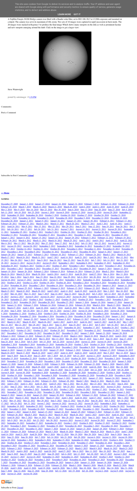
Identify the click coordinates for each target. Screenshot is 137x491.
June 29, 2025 (53, 453)
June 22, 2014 (56, 276)
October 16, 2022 (83, 406)
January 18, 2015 (8, 288)
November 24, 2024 (103, 442)
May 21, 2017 (21, 324)
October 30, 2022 (117, 406)
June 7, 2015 (43, 293)
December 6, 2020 (122, 375)
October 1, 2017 (128, 327)
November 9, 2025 (60, 459)
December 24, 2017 (51, 333)
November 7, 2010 (9, 217)
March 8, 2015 (122, 288)
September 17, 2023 (34, 423)
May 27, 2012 (47, 243)
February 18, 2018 (43, 335)
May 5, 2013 (108, 257)
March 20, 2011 (72, 223)
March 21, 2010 (55, 206)
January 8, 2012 (23, 237)
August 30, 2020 (23, 372)
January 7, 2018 (87, 333)
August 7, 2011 (67, 229)
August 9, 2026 (116, 470)
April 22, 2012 (126, 240)
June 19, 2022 (83, 400)
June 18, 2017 (75, 324)
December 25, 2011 (120, 234)
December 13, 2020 (9, 378)
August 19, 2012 (14, 246)
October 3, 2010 (52, 215)
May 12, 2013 (122, 257)
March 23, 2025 (126, 448)
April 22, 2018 (16, 338)
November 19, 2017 (111, 330)
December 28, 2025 (55, 462)
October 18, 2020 (14, 375)
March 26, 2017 (45, 321)
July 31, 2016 (55, 310)
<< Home (5, 192)
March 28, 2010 (70, 206)
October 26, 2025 (25, 459)
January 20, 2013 (8, 254)
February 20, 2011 (9, 223)
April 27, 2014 (95, 274)
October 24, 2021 (116, 389)
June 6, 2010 (73, 209)
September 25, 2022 (34, 406)
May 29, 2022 (43, 400)
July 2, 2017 (88, 324)
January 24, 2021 (112, 378)
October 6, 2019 (46, 358)
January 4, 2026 (72, 462)
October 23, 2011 (84, 232)
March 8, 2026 (89, 465)
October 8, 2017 (8, 330)
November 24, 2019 (34, 361)
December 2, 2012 (15, 251)
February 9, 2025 (31, 448)
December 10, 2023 (109, 425)
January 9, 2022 (8, 394)
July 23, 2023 (38, 420)
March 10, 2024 (66, 431)
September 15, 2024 (61, 439)
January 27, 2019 (56, 350)
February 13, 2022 (90, 394)
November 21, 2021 (51, 392)
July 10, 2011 (13, 229)
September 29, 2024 (98, 439)
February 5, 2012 (88, 237)
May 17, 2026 (99, 468)
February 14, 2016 (48, 305)
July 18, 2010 (20, 212)
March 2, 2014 (108, 271)
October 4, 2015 (36, 299)
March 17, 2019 (23, 352)
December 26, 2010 (9, 220)
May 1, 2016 (84, 307)
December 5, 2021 (88, 392)
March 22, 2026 (120, 465)
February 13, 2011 (124, 220)
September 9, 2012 (65, 246)
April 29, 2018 (31, 338)
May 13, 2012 (20, 243)
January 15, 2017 (14, 319)
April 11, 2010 (98, 206)
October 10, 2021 (83, 389)
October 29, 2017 (57, 330)
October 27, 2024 (31, 442)
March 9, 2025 (96, 448)
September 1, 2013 (67, 262)
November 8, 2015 (120, 299)
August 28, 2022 (91, 403)
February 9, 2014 (57, 271)
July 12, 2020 (96, 369)
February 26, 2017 (116, 319)
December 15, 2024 (27, 445)
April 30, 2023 (13, 417)
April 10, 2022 (81, 397)
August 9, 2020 (7, 372)
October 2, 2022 (52, 406)
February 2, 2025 (14, 448)
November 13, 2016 (119, 313)
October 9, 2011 (52, 232)
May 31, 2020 (30, 369)
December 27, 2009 (9, 203)
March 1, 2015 (108, 288)
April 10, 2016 (42, 307)
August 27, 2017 (55, 327)
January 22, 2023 (61, 411)
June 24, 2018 (7, 341)
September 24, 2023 (53, 423)
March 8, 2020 (122, 364)
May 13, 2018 (58, 338)
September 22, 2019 (28, 358)
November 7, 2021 (15, 392)
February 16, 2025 (48, 448)
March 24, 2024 (97, 431)
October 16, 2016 (67, 313)
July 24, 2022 (16, 403)
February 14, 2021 (31, 380)
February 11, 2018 (25, 335)
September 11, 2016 (17, 313)
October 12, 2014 (30, 282)
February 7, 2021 (14, 380)
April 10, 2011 (116, 223)
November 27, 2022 (55, 409)
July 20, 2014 (95, 276)
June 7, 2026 (6, 470)
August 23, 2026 (14, 473)
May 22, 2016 (124, 307)
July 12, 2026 (61, 470)
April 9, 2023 (104, 414)
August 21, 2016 (101, 310)
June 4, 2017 (47, 324)
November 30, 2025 (115, 459)
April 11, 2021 (26, 383)
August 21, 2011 (99, 229)
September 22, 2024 (80, 439)
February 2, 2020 (41, 364)
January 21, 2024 (83, 428)
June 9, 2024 (116, 434)
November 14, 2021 (33, 392)
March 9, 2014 (122, 271)
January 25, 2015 (25, 288)
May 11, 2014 (122, 274)
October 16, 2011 (68, 232)
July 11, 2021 (42, 386)
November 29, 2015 (28, 302)
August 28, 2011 (115, 229)
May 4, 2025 (78, 451)
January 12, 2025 (97, 445)
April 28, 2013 (95, 257)
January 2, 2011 (26, 220)
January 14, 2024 (67, 428)
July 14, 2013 (109, 260)
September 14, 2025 (51, 456)
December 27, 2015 (65, 302)
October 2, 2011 (36, 232)
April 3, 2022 (67, 397)
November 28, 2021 (70, 392)
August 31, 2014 (56, 279)
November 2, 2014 (81, 282)
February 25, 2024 (36, 431)
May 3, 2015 (108, 291)
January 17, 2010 (42, 203)
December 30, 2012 (87, 251)
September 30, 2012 (121, 246)
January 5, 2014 (105, 268)
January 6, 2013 (105, 251)
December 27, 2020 (46, 378)
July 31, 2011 (53, 229)
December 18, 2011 (101, 234)
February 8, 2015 (57, 288)
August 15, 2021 (114, 386)
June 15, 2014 (42, 276)
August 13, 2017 (23, 327)
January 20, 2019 (40, 350)
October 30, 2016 (83, 313)
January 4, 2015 (109, 285)
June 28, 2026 (47, 470)
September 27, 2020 (96, 372)
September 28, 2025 (88, 456)
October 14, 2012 (24, 248)
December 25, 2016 (101, 316)
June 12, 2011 (94, 226)
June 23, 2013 (69, 260)
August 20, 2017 (39, 327)
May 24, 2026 (113, 468)
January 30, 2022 (56, 394)
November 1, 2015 (103, 299)
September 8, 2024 (43, 439)
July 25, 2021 (69, 386)
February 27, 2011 (26, 223)
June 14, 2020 (57, 369)
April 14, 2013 (66, 257)
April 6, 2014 (53, 274)
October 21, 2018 (114, 344)
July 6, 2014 (82, 276)
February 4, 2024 (116, 428)
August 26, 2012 (30, 246)
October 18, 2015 (69, 299)
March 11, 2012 (39, 240)
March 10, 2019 (8, 352)
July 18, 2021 (55, 386)
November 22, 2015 (9, 302)
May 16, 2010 (32, 209)
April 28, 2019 (95, 352)
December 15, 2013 (50, 268)
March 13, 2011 (57, 223)
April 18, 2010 (113, 206)
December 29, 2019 (107, 361)
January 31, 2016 (14, 305)
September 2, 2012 (47, 246)
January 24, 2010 (59, 203)
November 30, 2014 (18, 285)
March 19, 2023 (61, 414)
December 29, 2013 (87, 268)
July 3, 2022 (110, 400)
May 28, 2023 (68, 417)
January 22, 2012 (55, 237)
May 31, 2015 (30, 293)
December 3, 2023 (91, 425)
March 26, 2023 (76, 414)
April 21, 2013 (81, 257)
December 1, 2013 (15, 268)
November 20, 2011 (28, 234)
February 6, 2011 (107, 220)
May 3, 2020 (108, 366)
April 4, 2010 (84, 206)
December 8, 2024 (9, 445)
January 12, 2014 (120, 268)
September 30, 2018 (64, 344)
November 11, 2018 (33, 347)
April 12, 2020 (66, 366)
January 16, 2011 (57, 220)
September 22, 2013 (121, 262)
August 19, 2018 (104, 341)
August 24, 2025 (33, 456)
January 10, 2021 (79, 378)
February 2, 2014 (41, 271)
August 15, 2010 (78, 212)
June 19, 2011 (108, 226)
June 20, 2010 (100, 209)
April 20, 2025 (50, 451)
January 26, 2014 (25, 271)
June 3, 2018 (98, 338)
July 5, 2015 (97, 293)
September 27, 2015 (18, 299)
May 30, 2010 (60, 209)
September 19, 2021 (49, 389)
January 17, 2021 (96, 378)
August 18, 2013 (33, 262)
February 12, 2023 (111, 411)
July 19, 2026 (74, 470)
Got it (77, 14)
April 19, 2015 (81, 291)
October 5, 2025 (106, 456)
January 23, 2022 (40, 394)
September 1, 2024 (25, 439)
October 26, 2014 (63, 282)
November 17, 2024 (85, 442)
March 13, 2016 (114, 305)
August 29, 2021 (14, 389)
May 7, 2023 (27, 417)
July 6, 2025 (66, 453)
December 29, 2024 (64, 445)
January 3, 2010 (26, 203)
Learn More (64, 14)
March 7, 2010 (25, 206)
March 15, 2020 (8, 366)
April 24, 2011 (13, 226)
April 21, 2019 (81, 352)
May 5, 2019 (108, 352)
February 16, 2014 (75, 271)
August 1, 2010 (47, 212)
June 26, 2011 (122, 226)
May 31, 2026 (127, 468)
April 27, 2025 (64, 451)
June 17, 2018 (126, 338)
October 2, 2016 (35, 313)
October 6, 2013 (27, 265)
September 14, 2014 (91, 279)
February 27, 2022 (125, 394)
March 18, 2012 (55, 240)
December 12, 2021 (106, 392)
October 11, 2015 (52, 299)
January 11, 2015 (125, 285)
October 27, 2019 (95, 358)
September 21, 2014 (110, 279)
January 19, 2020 (25, 364)
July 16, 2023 (25, 420)
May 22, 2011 (54, 226)
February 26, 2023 (15, 414)
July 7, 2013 (96, 260)
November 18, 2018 (51, 347)
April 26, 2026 (58, 468)
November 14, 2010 (27, 217)
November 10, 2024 (66, 442)
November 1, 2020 (32, 375)
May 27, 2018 (85, 338)
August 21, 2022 (75, 403)
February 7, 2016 (31, 305)
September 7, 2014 (73, 279)
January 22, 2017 (31, 319)
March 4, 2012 (25, 240)
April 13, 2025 (36, 451)
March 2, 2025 (81, 448)
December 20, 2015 (46, 302)
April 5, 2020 (53, 366)
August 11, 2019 (94, 355)
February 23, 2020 (92, 364)
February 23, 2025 (65, 448)
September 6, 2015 (96, 296)
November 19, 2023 (55, 425)
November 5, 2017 (75, 330)
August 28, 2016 (117, 310)
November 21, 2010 (45, 217)
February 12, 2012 (105, 237)
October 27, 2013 (59, 265)
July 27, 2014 (108, 276)
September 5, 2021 (31, 389)
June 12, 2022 (69, 400)
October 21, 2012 (40, 248)
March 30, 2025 (8, 451)
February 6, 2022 (73, 394)
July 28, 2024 (79, 437)
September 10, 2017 (72, 327)
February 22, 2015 (92, 288)
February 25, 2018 (60, 335)
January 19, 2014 (8, 271)
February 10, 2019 (90, 350)
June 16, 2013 (56, 260)
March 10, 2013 (124, 254)
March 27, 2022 (53, 397)
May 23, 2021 (96, 383)
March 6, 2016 (99, 305)
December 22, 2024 (45, 445)
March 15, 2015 (8, 291)
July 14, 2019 (65, 355)
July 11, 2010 (7, 212)
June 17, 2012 (61, 243)
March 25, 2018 (106, 335)
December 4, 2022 (73, 409)
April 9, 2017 (72, 321)
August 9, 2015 (32, 296)
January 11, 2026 (88, 462)
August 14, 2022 (59, 403)
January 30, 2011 (90, 220)
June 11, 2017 (61, 324)
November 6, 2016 (101, 313)
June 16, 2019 (26, 355)
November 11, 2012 (92, 248)
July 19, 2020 (109, 369)
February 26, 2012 (9, 240)
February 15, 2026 (42, 465)
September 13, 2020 (58, 372)
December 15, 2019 (70, 361)
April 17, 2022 (95, 397)
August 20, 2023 (98, 420)
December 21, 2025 (36, 462)
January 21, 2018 (103, 333)
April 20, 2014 (81, 274)
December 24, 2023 (15, 428)
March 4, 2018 (76, 335)
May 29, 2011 (68, 226)
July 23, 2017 (126, 324)
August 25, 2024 (8, 439)
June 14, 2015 (57, 293)
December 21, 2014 (73, 285)
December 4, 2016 (46, 316)
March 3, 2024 (51, 431)
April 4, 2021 (13, 383)
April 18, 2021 (41, 383)
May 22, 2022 (29, 400)
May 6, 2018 (44, 338)
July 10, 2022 (123, 400)
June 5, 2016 (15, 310)
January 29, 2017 (47, 319)
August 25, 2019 (110, 355)
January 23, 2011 (74, 220)
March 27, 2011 (88, 223)
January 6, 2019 (8, 350)
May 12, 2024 (63, 434)
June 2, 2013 (29, 260)
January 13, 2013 (120, 251)
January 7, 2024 (51, 428)
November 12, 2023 (36, 425)
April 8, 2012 (98, 240)
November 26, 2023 (73, 425)
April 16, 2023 (118, 414)
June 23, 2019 (40, 355)
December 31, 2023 (34, 428)
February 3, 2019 (73, 350)
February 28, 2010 (9, 206)
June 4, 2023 (81, 417)
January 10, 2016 (98, 302)
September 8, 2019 (127, 355)
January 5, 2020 (124, 361)
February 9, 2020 (57, 364)
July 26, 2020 (123, 369)
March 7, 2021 (82, 380)
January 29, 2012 (72, 237)
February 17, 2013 (76, 254)
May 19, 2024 (76, 434)
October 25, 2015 (85, 299)
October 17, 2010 (84, 215)
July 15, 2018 (45, 341)
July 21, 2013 (122, 260)
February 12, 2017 (81, 319)
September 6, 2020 (40, 372)
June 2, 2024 (103, 434)
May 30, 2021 (110, 383)
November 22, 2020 (86, 375)
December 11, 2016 (64, 316)
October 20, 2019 (78, 358)
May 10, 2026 (85, 468)
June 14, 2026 (20, 470)
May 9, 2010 (19, 209)
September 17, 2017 (91, 327)
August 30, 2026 (30, 473)
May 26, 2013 (16, 260)
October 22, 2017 (40, 330)
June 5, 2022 (56, 400)
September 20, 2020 (77, 372)
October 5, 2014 (14, 282)
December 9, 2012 (32, 251)
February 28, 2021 (66, 380)
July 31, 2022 (29, 403)
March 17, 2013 (8, 257)
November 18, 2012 (111, 248)
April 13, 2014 (66, 274)
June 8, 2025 (12, 453)
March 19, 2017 (29, 321)
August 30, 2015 (80, 296)
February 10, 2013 (58, 254)
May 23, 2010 (46, 209)
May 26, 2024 (90, 434)
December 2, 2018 (70, 347)
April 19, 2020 (81, 366)
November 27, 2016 (28, 316)
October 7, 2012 (8, 248)
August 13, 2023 (82, 420)
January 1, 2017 (118, 316)
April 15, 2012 (112, 240)
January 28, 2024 (100, 428)
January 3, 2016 (82, 302)
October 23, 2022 (100, 406)
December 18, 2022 (109, 409)
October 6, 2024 (116, 439)
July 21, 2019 (79, 355)
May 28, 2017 (35, 324)
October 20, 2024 (14, 442)
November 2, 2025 (42, 459)
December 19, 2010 (119, 217)
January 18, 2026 (104, 462)
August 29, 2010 (110, 212)
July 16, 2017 (113, 324)
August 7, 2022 (43, 403)
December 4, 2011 (65, 234)
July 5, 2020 (83, 369)
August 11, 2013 (17, 262)
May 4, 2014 (108, 274)
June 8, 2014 (28, 276)
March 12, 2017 (14, 321)
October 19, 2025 (8, 459)
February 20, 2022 (107, 394)
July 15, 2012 (87, 243)
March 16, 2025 (110, 448)
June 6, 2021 (122, 383)
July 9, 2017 (100, 324)
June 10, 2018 (112, 338)
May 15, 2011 (40, 226)
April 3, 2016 (28, 307)
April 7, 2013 (53, 257)
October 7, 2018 (81, 344)
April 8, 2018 (121, 335)
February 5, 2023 (94, 411)
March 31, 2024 (112, 431)
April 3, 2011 (102, 223)
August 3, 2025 (120, 453)
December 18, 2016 (82, 316)
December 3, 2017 (15, 333)
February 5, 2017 (64, 319)
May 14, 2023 (40, 417)
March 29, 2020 (38, 366)
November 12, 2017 (92, 330)
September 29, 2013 (9, 265)
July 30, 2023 (52, 420)
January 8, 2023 (29, 411)
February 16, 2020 (75, 364)
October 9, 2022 (67, 406)
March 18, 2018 (91, 335)
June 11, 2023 (94, 417)
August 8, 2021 (98, 386)
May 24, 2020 (16, 369)
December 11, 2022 (91, 409)
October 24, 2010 (101, 215)
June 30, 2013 (83, 260)
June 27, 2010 (114, 209)
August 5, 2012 (114, 243)
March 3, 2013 (109, 254)
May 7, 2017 (128, 321)
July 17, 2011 (26, 229)
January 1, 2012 (8, 237)
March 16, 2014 (8, 274)
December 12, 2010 (100, 217)
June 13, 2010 (86, 209)
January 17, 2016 (114, 302)
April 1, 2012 (84, 240)
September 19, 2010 (15, 215)
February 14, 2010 (109, 203)
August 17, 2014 (24, 279)
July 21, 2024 (66, 437)
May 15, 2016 (110, 307)
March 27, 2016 (14, 307)
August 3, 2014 (122, 276)
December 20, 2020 (28, 378)
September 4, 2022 (108, 403)
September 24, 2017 (110, 327)
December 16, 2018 (105, 347)
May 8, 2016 (97, 307)
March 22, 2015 (23, 291)
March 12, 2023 (46, 414)
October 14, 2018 (97, 344)
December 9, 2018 (87, 347)
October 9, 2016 (51, 313)
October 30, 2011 (101, 232)
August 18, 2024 (125, 437)
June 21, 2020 (70, 369)
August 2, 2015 (17, 296)
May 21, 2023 (54, 417)
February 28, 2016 (83, 305)
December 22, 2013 (69, 268)
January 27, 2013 (25, 254)
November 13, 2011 (9, 234)
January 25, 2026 (120, 462)
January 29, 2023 (78, 411)
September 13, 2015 (114, 296)
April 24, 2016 (70, 307)
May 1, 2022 (123, 397)
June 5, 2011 (81, 226)
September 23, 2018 (45, 344)
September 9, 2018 (27, 344)
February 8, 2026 (25, 465)
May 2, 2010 (6, 209)
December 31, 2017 (70, 333)
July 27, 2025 (106, 453)
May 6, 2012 (6, 243)
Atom (30, 175)
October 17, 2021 (99, 389)
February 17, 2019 (107, 350)
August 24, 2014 (40, 279)
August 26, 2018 (120, 341)
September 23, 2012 (102, 246)
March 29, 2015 (38, 291)
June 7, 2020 (43, 369)
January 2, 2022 (123, 392)
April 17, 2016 (56, 307)
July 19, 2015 (123, 293)
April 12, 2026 (30, 468)
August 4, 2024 (93, 437)
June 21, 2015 (70, 293)
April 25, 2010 (127, 206)
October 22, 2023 (119, 423)
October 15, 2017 (24, 330)
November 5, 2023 (18, 425)
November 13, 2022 (17, 409)
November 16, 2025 (78, 459)
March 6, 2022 (7, 397)
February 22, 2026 (59, 465)
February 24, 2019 (125, 350)
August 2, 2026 (101, 470)
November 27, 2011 (46, 234)
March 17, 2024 (82, 431)
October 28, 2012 (57, 248)
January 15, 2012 (39, 237)
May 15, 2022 (15, 400)
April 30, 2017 (115, 321)
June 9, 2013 (42, 260)
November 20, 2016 (9, 316)
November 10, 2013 (95, 265)
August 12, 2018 (88, 341)
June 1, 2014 (15, 276)
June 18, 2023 (108, 417)
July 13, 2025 (79, 453)
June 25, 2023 (122, 417)
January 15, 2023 (45, 411)
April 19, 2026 (44, 468)
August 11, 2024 (109, 437)
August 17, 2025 (17, 456)
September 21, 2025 (69, 456)
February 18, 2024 (18, 431)
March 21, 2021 (112, 380)
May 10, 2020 (122, 366)
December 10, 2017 (33, 333)
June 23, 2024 (13, 437)
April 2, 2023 (91, 414)
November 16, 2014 (116, 282)
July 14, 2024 (53, 437)
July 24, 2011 (39, 229)
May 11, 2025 (91, 451)
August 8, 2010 (62, 212)
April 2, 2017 (59, 321)
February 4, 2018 (8, 335)
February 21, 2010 (126, 203)
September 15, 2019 (9, 358)
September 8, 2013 (84, 262)
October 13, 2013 (43, 265)
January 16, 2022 (23, 394)
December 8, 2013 (32, 268)
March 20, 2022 (37, 397)
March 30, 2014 (38, 274)
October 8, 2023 (86, 423)
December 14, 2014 (55, 285)
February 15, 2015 (75, 288)
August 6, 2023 (66, 420)
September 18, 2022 (15, 406)
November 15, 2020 (67, 375)
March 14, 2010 (39, 206)
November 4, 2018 (15, 347)
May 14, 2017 (7, 324)
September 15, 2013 (102, 262)
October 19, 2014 (47, 282)
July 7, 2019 (52, 355)
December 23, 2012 (69, 251)
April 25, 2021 (55, 383)
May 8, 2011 (27, 226)
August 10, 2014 (8, 279)
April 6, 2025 (22, 451)
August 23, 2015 (63, 296)
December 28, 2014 (92, 285)
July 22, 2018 (58, 341)
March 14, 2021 (97, 380)
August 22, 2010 (94, 212)
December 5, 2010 (82, 217)
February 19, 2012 (123, 237)
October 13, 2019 (61, 358)
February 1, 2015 (41, 288)
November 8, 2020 (49, 375)
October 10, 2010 (68, 215)
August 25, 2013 (50, 262)
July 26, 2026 (87, 470)
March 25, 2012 (70, 240)
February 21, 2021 (49, 380)
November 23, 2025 (96, 459)
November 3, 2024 (48, 442)
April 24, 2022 (109, 397)
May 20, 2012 (33, 243)
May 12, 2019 (122, 352)
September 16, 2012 (83, 246)
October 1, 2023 (71, 423)
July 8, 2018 (32, 341)
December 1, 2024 (122, 442)
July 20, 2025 (92, 453)
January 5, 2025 (81, 445)
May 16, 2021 (82, 383)
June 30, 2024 (27, 437)
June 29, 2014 (69, 276)
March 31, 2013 (38, 257)
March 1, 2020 (108, 364)
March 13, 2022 (22, 397)
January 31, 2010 (75, 203)
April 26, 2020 (95, 366)
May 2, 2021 (68, 383)
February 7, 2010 (91, 203)
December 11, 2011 (82, 234)
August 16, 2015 (47, 296)
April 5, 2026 (16, 468)
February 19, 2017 (98, 319)
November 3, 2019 (112, 358)
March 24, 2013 (23, 257)
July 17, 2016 (42, 310)
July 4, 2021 (29, 386)
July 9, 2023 (12, 420)
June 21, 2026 (33, 470)
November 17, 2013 (113, 265)
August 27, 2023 (114, 420)
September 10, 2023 (15, 423)
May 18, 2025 (105, 451)
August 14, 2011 (83, 229)
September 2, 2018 (9, 344)
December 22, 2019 (89, 361)
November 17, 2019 (15, 361)
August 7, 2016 (69, 310)
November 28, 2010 (64, 217)
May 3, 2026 (72, 468)
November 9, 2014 (98, 282)
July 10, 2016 (29, 310)
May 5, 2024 (49, 434)
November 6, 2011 (118, 232)
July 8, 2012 (74, 243)
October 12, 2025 (122, 456)
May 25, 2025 (119, 451)
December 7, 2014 (37, 285)
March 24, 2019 (38, 352)
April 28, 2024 (36, 434)
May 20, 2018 (71, 338)
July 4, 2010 (127, 209)
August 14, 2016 (85, 310)
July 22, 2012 (100, 243)
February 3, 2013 (41, 254)
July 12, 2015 (110, 293)
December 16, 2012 (50, 251)
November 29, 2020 (104, 375)
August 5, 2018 (72, 341)
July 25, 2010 (33, 212)
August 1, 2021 (83, 386)
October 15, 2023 (102, 423)
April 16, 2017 (86, 321)
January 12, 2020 (8, 364)
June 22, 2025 (40, 453)
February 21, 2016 (65, 305)
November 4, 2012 (75, 248)
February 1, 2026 (8, 465)
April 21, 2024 (21, 434)
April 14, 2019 (66, 352)
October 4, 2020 (113, 372)
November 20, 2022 (36, 409)
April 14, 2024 (7, 434)
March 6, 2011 (42, 223)
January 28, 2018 (119, 333)
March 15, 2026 (104, 465)
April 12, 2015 (66, 291)
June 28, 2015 (84, 293)
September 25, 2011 (18, 232)
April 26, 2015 (95, 291)
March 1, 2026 (75, 465)
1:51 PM (32, 97)
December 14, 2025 (17, 462)
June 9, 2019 (12, 355)
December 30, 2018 (124, 347)
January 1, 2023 (14, 411)
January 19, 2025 (113, 445)
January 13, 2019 (23, 350)
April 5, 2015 (53, 291)
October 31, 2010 (118, 215)
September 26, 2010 (34, 215)
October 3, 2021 (67, 389)
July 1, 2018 (20, 341)
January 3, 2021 (63, 378)
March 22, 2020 (23, 366)
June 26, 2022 (97, 400)
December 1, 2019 (52, 361)
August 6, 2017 (7, 327)
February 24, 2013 (93, 254)
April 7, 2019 (53, 352)
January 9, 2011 (42, 220)
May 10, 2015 (122, 291)
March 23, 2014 (23, 274)
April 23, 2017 (100, 321)
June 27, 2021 (16, 386)
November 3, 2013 (77, 265)
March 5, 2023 (31, 414)
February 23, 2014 (92, 271)
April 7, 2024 (127, 431)
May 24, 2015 (16, 293)
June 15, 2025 (26, 453)
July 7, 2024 (40, 437)
